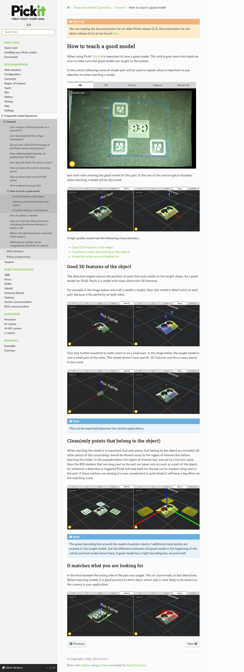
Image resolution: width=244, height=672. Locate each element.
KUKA (7, 283)
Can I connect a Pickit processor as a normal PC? (29, 129)
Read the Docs (136, 665)
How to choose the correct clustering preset (30, 170)
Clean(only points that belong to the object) (31, 203)
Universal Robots (14, 293)
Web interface (12, 70)
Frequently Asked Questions (20, 115)
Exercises (9, 350)
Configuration (12, 74)
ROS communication (16, 306)
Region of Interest (14, 83)
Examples (9, 346)
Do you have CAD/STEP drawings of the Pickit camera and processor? (30, 147)
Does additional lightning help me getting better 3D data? (28, 155)
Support (9, 262)
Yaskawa (9, 297)
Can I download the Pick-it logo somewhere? (26, 138)
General (11, 121)
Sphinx (85, 665)
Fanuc (7, 279)
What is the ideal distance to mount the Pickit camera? (31, 235)
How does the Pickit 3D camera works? (31, 163)
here (115, 33)
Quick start (10, 47)
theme (105, 665)
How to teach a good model (25, 191)
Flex (6, 92)
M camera (10, 324)
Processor (10, 319)
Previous (78, 643)
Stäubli (8, 288)
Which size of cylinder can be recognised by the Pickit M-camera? (29, 244)
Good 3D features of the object (28, 197)
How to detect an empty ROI (25, 186)
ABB (7, 275)
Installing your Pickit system (20, 52)
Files (7, 106)
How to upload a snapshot (24, 215)
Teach (7, 88)
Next (191, 643)
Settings (9, 110)
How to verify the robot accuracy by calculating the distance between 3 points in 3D (29, 224)
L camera (9, 333)
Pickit (28, 13)
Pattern (8, 97)
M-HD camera (12, 328)
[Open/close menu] (2, 116)
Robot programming (18, 256)
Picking (8, 101)
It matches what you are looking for (30, 210)
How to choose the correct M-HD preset (28, 179)
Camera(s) (10, 79)
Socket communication (18, 302)
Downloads (11, 57)
